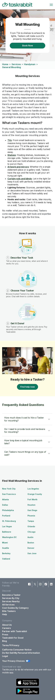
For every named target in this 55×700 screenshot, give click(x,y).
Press (5, 634)
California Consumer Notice (17, 649)
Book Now (27, 45)
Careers (6, 628)
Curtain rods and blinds (19, 178)
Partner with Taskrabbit (14, 631)
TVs (9, 140)
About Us (7, 624)
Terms (5, 645)
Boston (31, 542)
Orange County (35, 494)
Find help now (27, 386)
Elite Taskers (9, 611)
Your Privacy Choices (13, 661)
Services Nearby (11, 601)
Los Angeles (33, 489)
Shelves (11, 155)
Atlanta (5, 499)
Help (4, 614)
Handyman (29, 64)
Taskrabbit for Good (12, 637)
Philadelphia (8, 510)
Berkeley (6, 553)
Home (5, 64)
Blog (4, 641)
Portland (6, 515)
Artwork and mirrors (18, 166)
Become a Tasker (11, 595)
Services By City (10, 598)
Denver (31, 548)
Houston (31, 505)
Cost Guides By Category (15, 608)
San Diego (32, 510)
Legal (5, 656)
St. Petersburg (9, 521)
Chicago (32, 532)
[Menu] (51, 4)
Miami (5, 542)
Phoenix (31, 515)
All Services (8, 604)
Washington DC (9, 537)
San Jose (32, 553)
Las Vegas (7, 526)
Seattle (5, 548)
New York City (8, 489)
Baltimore (6, 532)
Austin (30, 537)
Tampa (31, 521)
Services (16, 64)
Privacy (15, 645)
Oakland (6, 559)
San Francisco (9, 494)
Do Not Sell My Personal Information (21, 653)
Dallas (5, 505)
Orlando (31, 526)
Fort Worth (32, 499)
